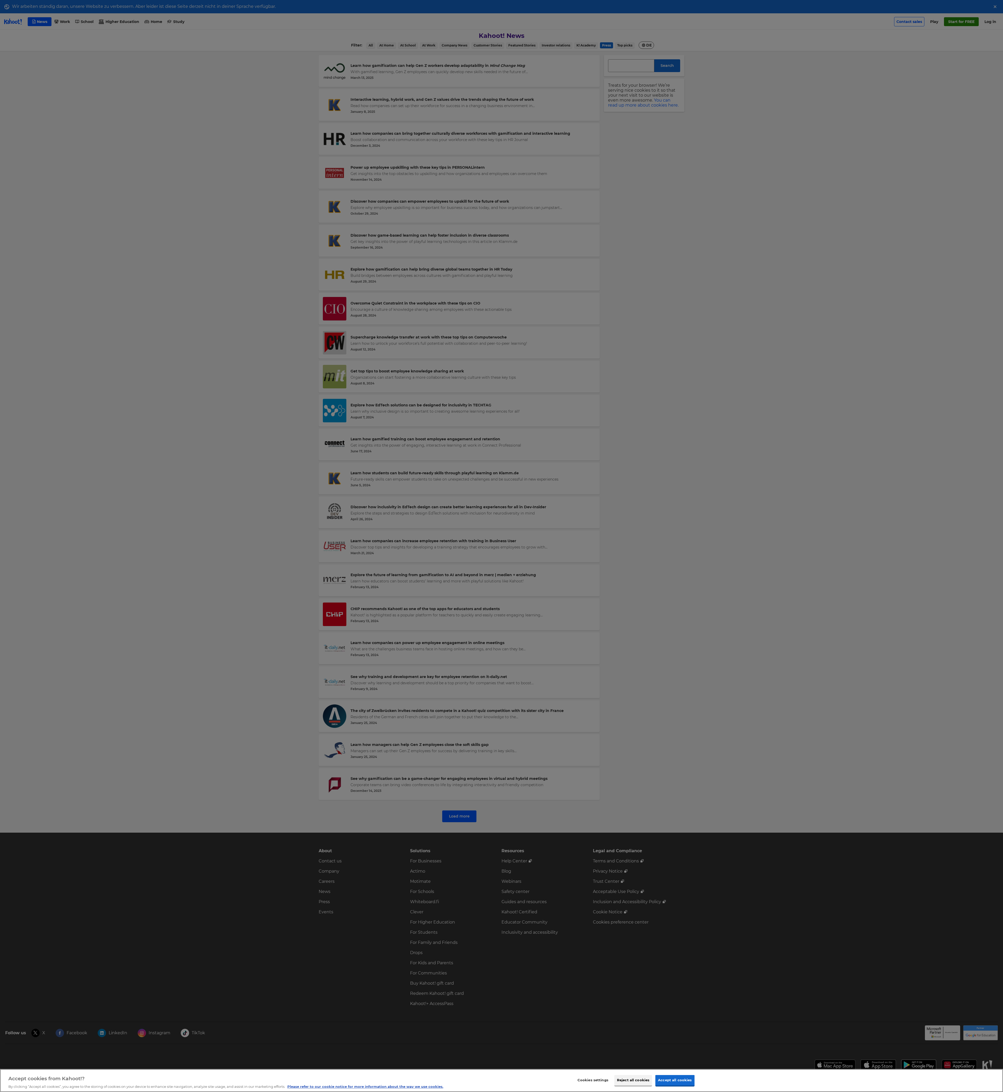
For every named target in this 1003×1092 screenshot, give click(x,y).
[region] (501, 1080)
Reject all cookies (633, 1080)
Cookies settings (593, 1080)
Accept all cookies (675, 1080)
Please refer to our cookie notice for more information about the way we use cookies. (365, 1086)
